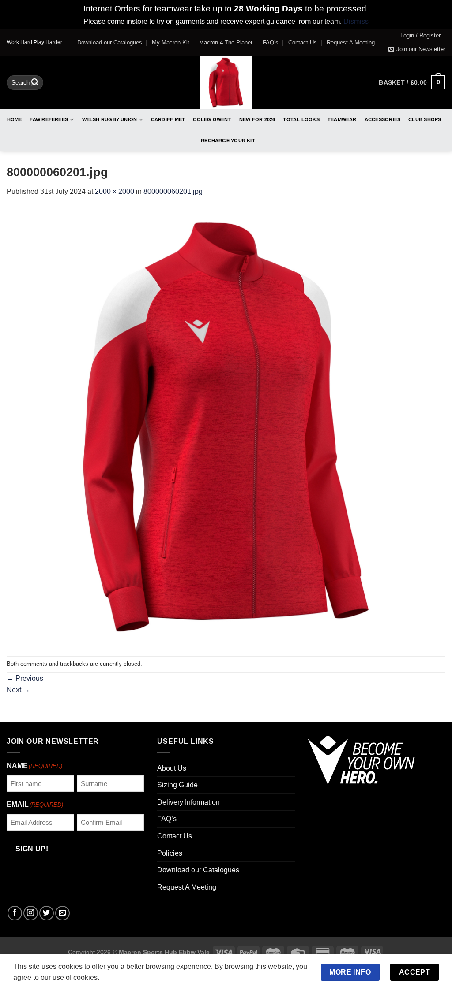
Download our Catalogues (109, 42)
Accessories (382, 119)
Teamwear (342, 119)
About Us (171, 768)
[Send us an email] (62, 913)
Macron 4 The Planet (225, 42)
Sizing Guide (177, 785)
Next (18, 689)
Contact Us (302, 42)
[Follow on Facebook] (15, 913)
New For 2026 (257, 119)
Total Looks (301, 119)
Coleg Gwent (212, 119)
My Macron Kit (170, 42)
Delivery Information (188, 802)
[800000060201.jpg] (226, 426)
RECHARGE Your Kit (228, 140)
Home (14, 119)
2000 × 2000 (114, 191)
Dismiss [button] (356, 21)
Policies (169, 853)
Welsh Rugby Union (109, 119)
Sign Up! (32, 849)
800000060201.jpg (173, 191)
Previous (25, 678)
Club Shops (424, 119)
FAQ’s (271, 42)
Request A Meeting (351, 42)
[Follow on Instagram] (30, 913)
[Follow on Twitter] (46, 913)
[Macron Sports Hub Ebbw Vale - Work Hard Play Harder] (226, 82)
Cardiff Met (168, 119)
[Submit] (35, 82)
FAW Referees (49, 119)
